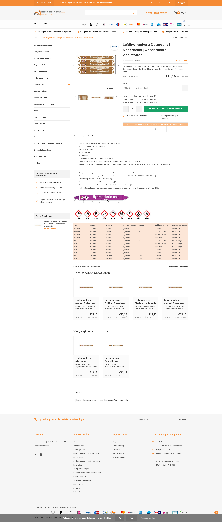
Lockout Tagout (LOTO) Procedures (86, 461)
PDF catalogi (78, 457)
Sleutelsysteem (79, 450)
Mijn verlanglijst (118, 453)
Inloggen (181, 3)
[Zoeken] (133, 12)
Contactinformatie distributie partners (87, 473)
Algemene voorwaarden (82, 480)
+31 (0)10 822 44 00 (163, 450)
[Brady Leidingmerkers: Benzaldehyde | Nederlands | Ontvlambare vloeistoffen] (115, 345)
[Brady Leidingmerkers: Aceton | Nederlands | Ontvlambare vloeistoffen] (86, 287)
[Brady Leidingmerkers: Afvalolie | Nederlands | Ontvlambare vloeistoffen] (145, 287)
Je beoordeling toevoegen (178, 266)
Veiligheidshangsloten (43, 45)
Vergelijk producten (120, 457)
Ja (120, 518)
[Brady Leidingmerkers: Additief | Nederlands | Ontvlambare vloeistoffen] (115, 287)
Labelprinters (39, 124)
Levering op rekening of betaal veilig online (54, 32)
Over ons (76, 442)
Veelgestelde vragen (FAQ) (83, 469)
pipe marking (125, 400)
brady (78, 400)
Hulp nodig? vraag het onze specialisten (141, 32)
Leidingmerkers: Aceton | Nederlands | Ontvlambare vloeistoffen (85, 302)
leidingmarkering (89, 400)
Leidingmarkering (41, 117)
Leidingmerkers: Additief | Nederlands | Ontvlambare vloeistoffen (115, 302)
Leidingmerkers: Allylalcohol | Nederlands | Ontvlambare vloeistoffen (83, 360)
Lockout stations (40, 91)
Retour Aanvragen (80, 492)
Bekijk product (50, 228)
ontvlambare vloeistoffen (108, 400)
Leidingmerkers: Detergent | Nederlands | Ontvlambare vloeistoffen (68, 38)
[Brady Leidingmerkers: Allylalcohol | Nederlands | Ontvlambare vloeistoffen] (86, 345)
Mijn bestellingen (119, 446)
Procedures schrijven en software (48, 143)
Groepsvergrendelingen (44, 104)
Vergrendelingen (41, 71)
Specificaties (93, 136)
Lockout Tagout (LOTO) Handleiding (86, 453)
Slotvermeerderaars (42, 58)
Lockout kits (39, 84)
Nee (131, 518)
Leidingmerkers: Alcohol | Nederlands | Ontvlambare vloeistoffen (174, 302)
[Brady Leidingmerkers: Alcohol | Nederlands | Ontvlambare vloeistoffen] (175, 287)
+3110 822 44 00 (45, 3)
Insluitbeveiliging (41, 78)
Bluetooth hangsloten (42, 150)
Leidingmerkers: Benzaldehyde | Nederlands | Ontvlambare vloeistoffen (113, 360)
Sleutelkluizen (40, 137)
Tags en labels (40, 65)
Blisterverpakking (41, 156)
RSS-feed (65, 507)
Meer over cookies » (148, 518)
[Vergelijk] (151, 3)
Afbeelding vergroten (113, 88)
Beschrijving (78, 136)
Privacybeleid (78, 484)
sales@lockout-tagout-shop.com (168, 453)
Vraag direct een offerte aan (176, 32)
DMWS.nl (58, 507)
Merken (37, 163)
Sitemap (76, 488)
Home (35, 23)
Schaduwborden (40, 98)
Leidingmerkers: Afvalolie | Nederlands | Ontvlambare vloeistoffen (145, 302)
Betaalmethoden (79, 476)
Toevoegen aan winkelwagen (167, 109)
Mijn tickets (117, 450)
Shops (44, 23)
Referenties (77, 465)
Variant (125, 83)
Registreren (117, 442)
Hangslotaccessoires (42, 52)
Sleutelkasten (39, 130)
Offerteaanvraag (79, 446)
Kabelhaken (39, 111)
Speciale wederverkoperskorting (52, 182)
